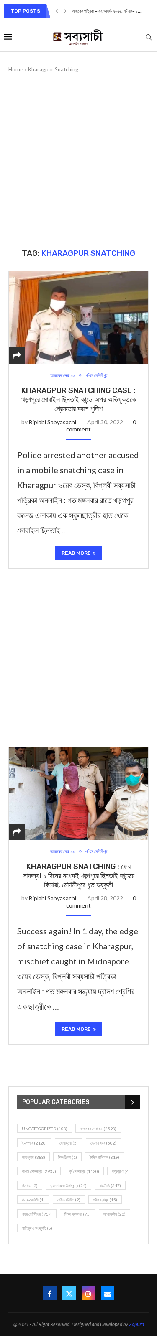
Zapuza (136, 1324)
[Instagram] (88, 1293)
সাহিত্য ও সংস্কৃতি (37, 1228)
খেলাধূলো (68, 1142)
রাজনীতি (110, 1185)
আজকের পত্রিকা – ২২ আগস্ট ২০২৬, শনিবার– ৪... (107, 11)
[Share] (17, 356)
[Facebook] (50, 1293)
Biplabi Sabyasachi (52, 422)
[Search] (148, 37)
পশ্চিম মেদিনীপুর (39, 1171)
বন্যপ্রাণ (121, 1171)
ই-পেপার (34, 1142)
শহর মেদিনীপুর (37, 1213)
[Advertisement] (78, 160)
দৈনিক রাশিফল (104, 1157)
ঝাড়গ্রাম (33, 1157)
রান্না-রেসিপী (33, 1199)
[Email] (107, 1293)
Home (15, 69)
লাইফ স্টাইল (68, 1199)
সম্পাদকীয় (114, 1213)
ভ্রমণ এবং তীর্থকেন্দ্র (68, 1185)
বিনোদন (30, 1185)
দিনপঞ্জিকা (67, 1157)
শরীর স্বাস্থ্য (105, 1199)
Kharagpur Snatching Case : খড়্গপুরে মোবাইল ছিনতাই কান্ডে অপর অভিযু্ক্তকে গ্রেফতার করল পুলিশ (78, 399)
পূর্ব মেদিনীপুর (84, 1171)
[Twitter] (69, 1293)
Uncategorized (44, 1128)
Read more (76, 553)
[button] (57, 11)
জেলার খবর (103, 1142)
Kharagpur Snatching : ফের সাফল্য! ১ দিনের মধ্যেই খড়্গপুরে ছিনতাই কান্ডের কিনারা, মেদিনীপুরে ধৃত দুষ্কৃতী (78, 876)
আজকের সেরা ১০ (98, 1128)
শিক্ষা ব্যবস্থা (77, 1213)
